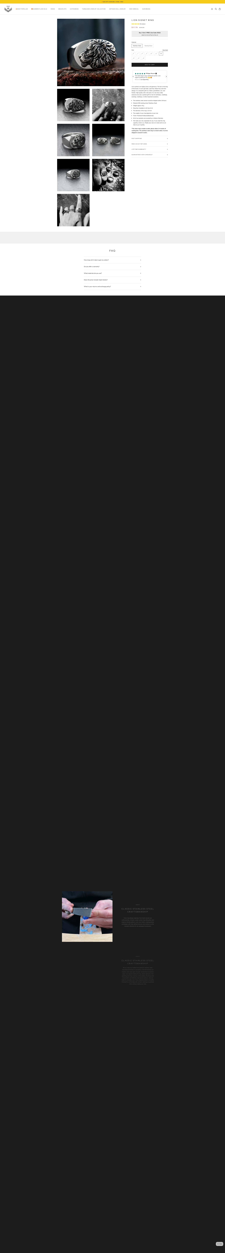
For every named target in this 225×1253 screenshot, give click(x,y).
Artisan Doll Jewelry (117, 9)
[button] (135, 24)
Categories (74, 9)
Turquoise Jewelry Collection (94, 9)
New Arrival (134, 9)
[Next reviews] (166, 76)
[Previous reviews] (133, 76)
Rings (53, 9)
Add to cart (150, 65)
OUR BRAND (146, 9)
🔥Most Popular (22, 9)
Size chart (165, 50)
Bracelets (62, 9)
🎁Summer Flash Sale (39, 9)
